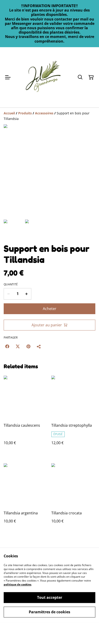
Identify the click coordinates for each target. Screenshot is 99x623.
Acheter (49, 308)
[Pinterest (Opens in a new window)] (28, 346)
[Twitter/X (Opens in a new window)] (17, 346)
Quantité (11, 284)
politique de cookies (17, 584)
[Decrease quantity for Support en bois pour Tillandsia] (8, 294)
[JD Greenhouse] (43, 77)
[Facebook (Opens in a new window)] (7, 346)
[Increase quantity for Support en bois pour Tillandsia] (26, 294)
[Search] (80, 77)
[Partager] (38, 346)
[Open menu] (7, 77)
